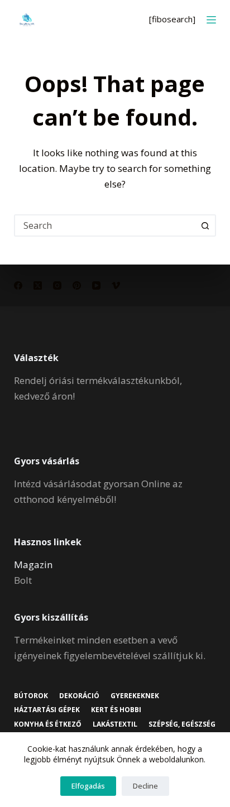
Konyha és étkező (48, 724)
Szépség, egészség (181, 724)
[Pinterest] (77, 285)
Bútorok (31, 695)
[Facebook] (18, 285)
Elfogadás (88, 786)
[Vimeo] (116, 285)
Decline (145, 786)
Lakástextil (115, 724)
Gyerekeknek (135, 695)
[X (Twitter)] (37, 285)
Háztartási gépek (47, 709)
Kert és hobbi (116, 709)
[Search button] (205, 225)
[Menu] (211, 20)
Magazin (33, 564)
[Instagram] (57, 285)
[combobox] (105, 225)
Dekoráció (79, 695)
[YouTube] (96, 285)
